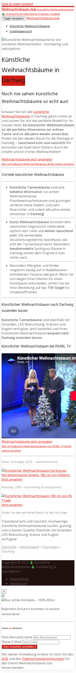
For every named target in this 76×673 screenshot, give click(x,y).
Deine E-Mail (11, 642)
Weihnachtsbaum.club (43, 18)
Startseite (9, 547)
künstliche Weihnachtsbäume (25, 114)
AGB (5, 658)
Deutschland (29, 547)
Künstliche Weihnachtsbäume (30, 26)
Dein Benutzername (17, 637)
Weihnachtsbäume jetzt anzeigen (38, 161)
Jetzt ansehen (12, 479)
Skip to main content (17, 4)
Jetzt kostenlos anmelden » (19, 646)
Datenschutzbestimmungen (43, 658)
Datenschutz (19, 579)
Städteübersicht (21, 31)
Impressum (18, 583)
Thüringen (50, 547)
